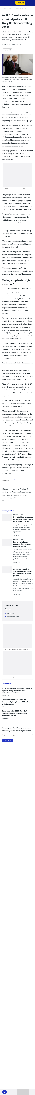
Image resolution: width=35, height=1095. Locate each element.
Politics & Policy (8, 8)
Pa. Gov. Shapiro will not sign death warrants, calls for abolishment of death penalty (22, 572)
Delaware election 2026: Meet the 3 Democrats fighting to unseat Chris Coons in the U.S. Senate (17, 702)
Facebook (11, 480)
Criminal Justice (21, 8)
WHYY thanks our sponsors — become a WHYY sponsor (17, 188)
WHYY (7, 3)
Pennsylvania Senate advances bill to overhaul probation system (22, 544)
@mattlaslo (10, 613)
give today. (11, 501)
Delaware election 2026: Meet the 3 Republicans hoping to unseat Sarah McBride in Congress (14, 713)
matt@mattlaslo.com (13, 616)
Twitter (15, 480)
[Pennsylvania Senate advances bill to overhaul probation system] (7, 544)
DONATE (21, 3)
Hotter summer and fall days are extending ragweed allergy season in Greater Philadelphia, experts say (17, 690)
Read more (8, 609)
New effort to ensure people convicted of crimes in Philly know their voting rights (23, 519)
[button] (4, 1092)
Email (19, 480)
